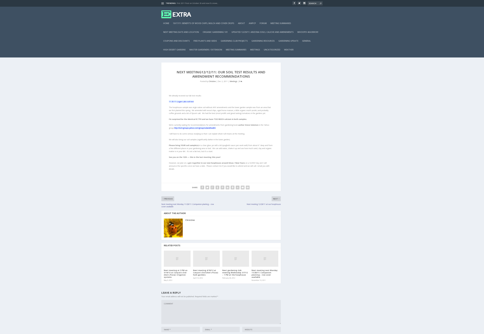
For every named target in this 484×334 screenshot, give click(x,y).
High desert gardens (174, 50)
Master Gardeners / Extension (205, 50)
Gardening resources (263, 41)
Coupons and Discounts (176, 41)
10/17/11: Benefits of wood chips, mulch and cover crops (203, 23)
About (241, 23)
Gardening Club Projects (234, 41)
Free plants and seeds (205, 41)
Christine (212, 81)
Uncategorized (272, 50)
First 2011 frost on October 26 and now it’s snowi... (197, 3)
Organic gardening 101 (215, 32)
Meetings (255, 50)
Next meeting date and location (181, 32)
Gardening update (288, 41)
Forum (263, 23)
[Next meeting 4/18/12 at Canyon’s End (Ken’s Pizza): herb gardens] (206, 259)
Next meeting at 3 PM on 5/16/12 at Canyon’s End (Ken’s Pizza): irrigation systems (176, 273)
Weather (289, 50)
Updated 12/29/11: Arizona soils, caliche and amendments (263, 32)
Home (166, 23)
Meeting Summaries (280, 23)
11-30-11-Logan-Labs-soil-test (181, 101)
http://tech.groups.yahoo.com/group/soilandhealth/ (195, 128)
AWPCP (252, 23)
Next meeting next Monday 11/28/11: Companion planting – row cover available (265, 273)
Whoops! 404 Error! (307, 32)
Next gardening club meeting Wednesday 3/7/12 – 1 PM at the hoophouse (235, 272)
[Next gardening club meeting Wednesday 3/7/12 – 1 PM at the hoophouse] (235, 259)
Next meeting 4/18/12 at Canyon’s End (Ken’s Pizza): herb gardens (205, 272)
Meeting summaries (236, 50)
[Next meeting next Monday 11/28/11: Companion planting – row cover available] (265, 259)
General (306, 41)
